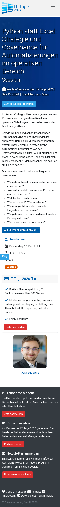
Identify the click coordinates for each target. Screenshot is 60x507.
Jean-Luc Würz (18, 239)
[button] (21, 230)
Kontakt (36, 491)
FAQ (4, 256)
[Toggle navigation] (53, 8)
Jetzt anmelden (15, 327)
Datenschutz (28, 495)
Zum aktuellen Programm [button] (19, 103)
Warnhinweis (45, 495)
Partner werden (13, 444)
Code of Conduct (15, 491)
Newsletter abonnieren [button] (17, 474)
